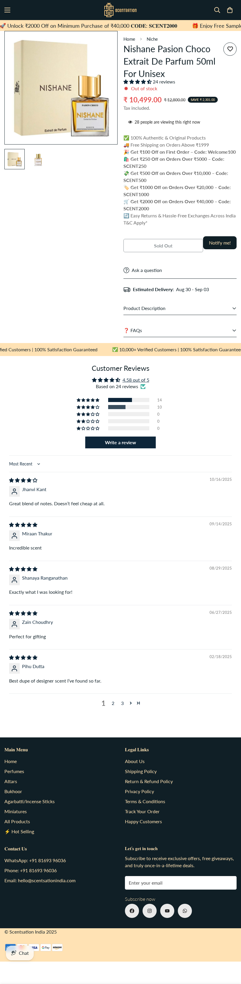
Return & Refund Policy (149, 781)
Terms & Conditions (145, 801)
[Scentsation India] (120, 10)
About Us (135, 761)
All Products (17, 821)
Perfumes (14, 771)
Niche (152, 39)
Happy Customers (143, 821)
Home (129, 39)
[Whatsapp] (185, 911)
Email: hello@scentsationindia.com (40, 880)
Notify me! (220, 242)
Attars (10, 781)
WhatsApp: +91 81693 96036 (35, 860)
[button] (138, 81)
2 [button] (113, 703)
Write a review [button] (120, 442)
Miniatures (15, 811)
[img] (23, 480)
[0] (230, 10)
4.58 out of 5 (136, 380)
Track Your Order (142, 811)
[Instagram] (150, 911)
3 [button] (122, 703)
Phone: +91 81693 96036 (30, 870)
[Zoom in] (105, 43)
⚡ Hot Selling (19, 831)
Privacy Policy (139, 791)
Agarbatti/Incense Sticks (29, 801)
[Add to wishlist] (230, 49)
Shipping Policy (141, 771)
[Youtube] (167, 911)
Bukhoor (13, 791)
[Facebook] (132, 911)
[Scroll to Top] (229, 952)
